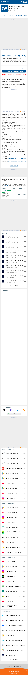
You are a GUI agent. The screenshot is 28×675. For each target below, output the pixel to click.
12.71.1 (5, 190)
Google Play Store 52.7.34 (12, 473)
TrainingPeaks (14, 11)
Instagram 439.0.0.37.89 (11, 498)
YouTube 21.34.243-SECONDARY (13, 552)
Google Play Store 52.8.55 (12, 488)
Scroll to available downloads (15, 71)
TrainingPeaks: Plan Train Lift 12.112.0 (15, 241)
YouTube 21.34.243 (10, 522)
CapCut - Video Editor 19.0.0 (12, 463)
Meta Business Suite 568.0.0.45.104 (14, 615)
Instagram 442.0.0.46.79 (11, 517)
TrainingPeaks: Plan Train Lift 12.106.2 (15, 270)
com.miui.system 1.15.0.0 (12, 527)
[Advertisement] (14, 35)
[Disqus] (14, 348)
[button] (16, 56)
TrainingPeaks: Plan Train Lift (15, 15)
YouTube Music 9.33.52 (11, 493)
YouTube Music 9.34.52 (11, 601)
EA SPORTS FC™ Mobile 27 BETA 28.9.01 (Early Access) (13, 532)
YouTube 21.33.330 (10, 581)
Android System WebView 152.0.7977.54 (12, 606)
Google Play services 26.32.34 (13, 547)
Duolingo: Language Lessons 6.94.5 (14, 650)
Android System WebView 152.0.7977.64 (15, 630)
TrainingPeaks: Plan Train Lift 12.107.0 (15, 266)
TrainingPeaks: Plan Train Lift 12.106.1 (15, 275)
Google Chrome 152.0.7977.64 (13, 596)
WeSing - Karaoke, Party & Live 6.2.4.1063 (15, 620)
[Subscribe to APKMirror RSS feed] (24, 410)
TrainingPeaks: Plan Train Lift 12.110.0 (15, 251)
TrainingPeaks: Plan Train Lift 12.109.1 (15, 256)
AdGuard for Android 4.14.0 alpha (13, 586)
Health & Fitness (6, 55)
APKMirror (6, 2)
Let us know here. (17, 666)
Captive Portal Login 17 (11, 591)
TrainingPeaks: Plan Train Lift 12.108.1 (15, 261)
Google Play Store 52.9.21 (12, 566)
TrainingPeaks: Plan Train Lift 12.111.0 (15, 246)
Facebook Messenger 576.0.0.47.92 (14, 625)
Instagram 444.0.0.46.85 (11, 571)
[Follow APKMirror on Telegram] (17, 410)
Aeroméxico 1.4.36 (10, 655)
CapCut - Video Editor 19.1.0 (12, 458)
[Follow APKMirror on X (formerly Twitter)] (4, 410)
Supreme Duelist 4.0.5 (11, 576)
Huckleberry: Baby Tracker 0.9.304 (14, 640)
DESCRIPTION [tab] (12, 52)
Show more (13, 165)
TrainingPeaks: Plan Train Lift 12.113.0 (15, 236)
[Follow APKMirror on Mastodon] (11, 410)
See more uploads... (14, 285)
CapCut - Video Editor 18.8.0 (12, 453)
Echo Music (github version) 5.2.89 (14, 468)
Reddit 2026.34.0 (10, 542)
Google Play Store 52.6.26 (12, 478)
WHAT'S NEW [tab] (4, 52)
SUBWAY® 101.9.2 (10, 635)
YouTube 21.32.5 (10, 483)
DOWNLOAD (19, 52)
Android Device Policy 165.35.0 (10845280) (16, 645)
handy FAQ (6, 185)
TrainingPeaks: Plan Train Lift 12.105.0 (15, 280)
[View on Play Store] (19, 56)
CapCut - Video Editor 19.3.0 (12, 537)
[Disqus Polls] (14, 311)
